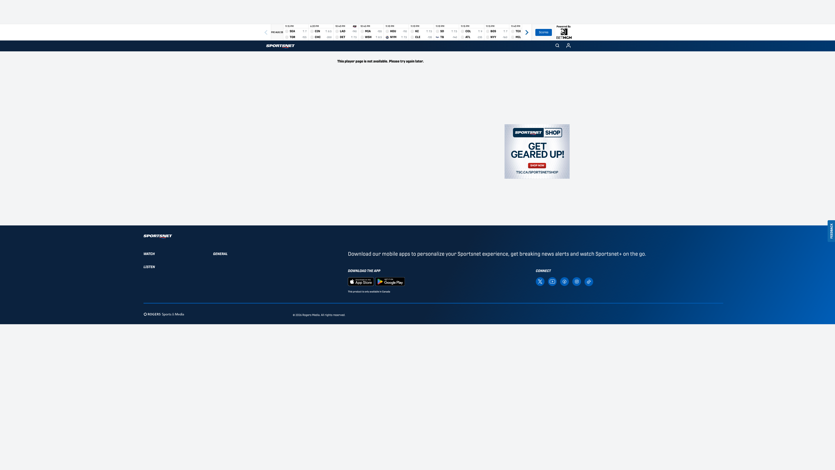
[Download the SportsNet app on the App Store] (361, 281)
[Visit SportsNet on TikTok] (588, 281)
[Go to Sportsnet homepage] (280, 46)
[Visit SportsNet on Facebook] (564, 281)
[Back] (266, 32)
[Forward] (527, 32)
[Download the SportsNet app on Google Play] (390, 281)
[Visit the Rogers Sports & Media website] (164, 314)
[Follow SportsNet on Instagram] (576, 281)
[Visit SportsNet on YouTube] (552, 281)
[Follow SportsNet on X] (540, 281)
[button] (557, 46)
